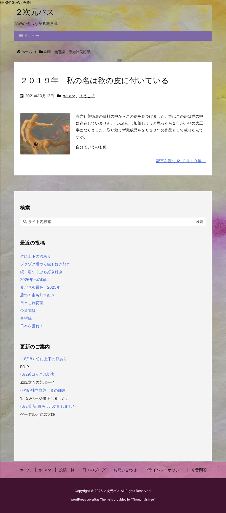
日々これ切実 (31, 302)
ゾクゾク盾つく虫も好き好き (45, 264)
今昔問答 (28, 310)
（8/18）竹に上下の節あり (43, 358)
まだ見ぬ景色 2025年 (40, 287)
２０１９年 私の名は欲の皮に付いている (94, 80)
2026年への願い (34, 279)
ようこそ (87, 95)
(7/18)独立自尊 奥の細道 (43, 390)
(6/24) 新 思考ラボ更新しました (48, 406)
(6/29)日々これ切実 (37, 374)
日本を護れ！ (31, 325)
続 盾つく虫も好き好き (41, 271)
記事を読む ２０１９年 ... (181, 160)
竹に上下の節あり (35, 256)
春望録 (26, 318)
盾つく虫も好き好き (37, 295)
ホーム (26, 51)
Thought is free (143, 499)
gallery (69, 95)
